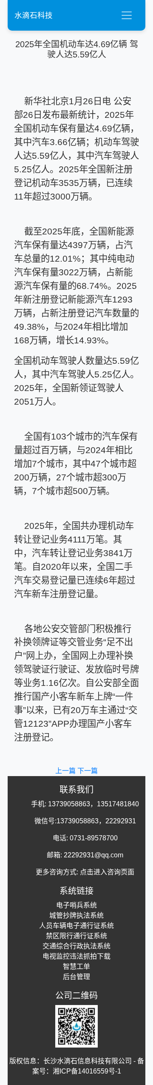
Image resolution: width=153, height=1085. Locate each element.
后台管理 (76, 976)
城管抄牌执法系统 (76, 915)
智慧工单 (76, 966)
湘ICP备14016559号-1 (87, 1071)
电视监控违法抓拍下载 (76, 956)
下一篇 (87, 770)
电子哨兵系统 (76, 905)
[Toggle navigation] (127, 15)
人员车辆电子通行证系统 (76, 925)
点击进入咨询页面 (107, 872)
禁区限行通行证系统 (76, 935)
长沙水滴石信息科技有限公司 (87, 1061)
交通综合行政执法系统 (76, 946)
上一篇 (66, 770)
